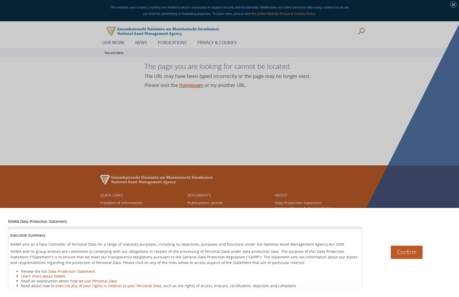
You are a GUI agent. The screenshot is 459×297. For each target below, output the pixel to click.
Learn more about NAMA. (43, 276)
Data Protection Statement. (72, 271)
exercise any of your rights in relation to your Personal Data (108, 285)
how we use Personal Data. (94, 280)
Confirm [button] (406, 252)
